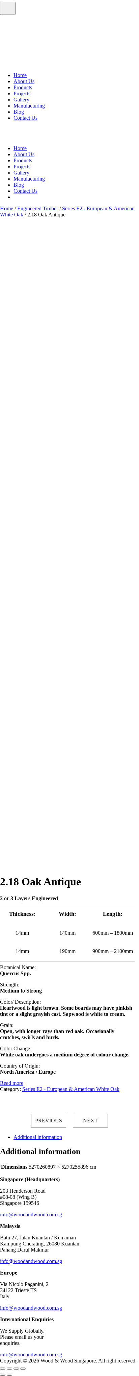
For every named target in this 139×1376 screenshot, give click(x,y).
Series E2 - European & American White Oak (70, 1089)
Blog (18, 112)
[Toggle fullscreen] (9, 1369)
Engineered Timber (37, 208)
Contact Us (25, 118)
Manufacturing (29, 106)
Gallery (21, 99)
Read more (11, 1083)
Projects (21, 93)
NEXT (90, 1120)
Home (20, 75)
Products (22, 87)
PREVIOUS (48, 1120)
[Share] (16, 1369)
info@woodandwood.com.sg (31, 1214)
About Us (23, 81)
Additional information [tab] (37, 1137)
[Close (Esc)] (23, 1369)
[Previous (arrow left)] (2, 1375)
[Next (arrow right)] (9, 1375)
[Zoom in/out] (2, 1369)
